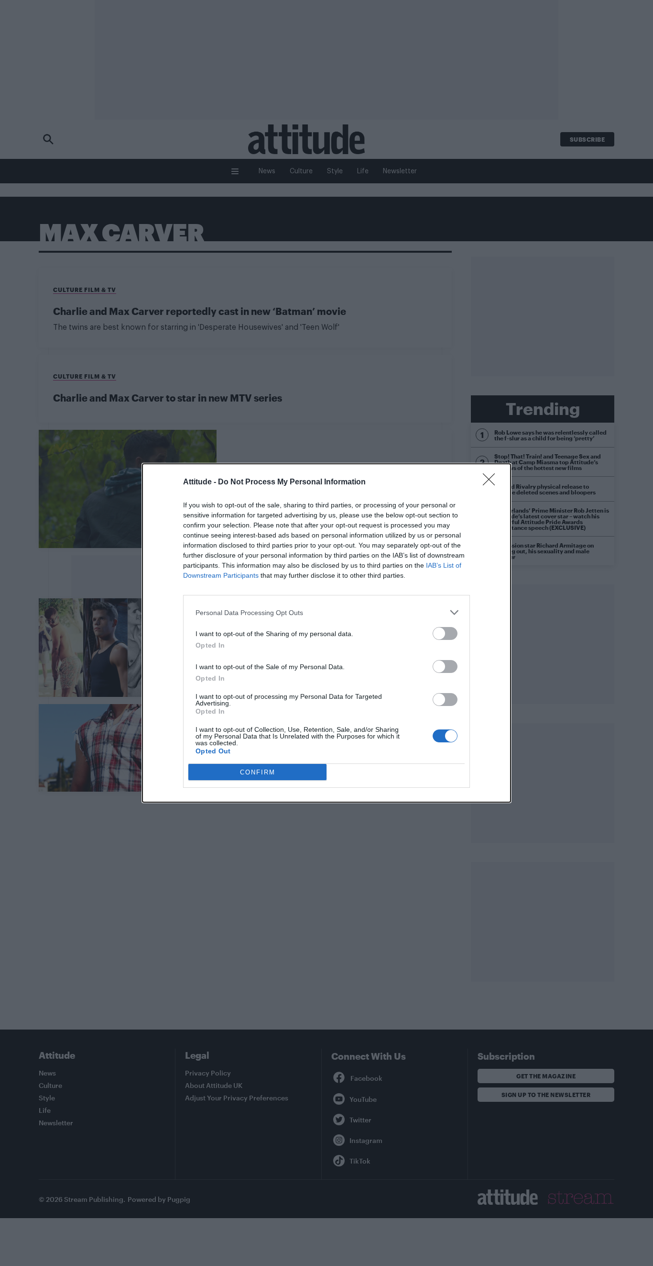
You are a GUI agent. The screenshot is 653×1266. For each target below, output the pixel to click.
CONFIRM (257, 772)
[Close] (492, 482)
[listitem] (326, 612)
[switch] (445, 633)
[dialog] (326, 633)
